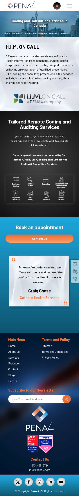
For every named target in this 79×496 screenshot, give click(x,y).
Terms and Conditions (55, 351)
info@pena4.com (39, 469)
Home (7, 33)
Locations (17, 33)
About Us (14, 351)
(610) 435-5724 (40, 465)
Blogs (11, 375)
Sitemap (47, 345)
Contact (13, 369)
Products (14, 363)
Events (12, 381)
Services (13, 357)
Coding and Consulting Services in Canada (46, 33)
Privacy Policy (50, 357)
